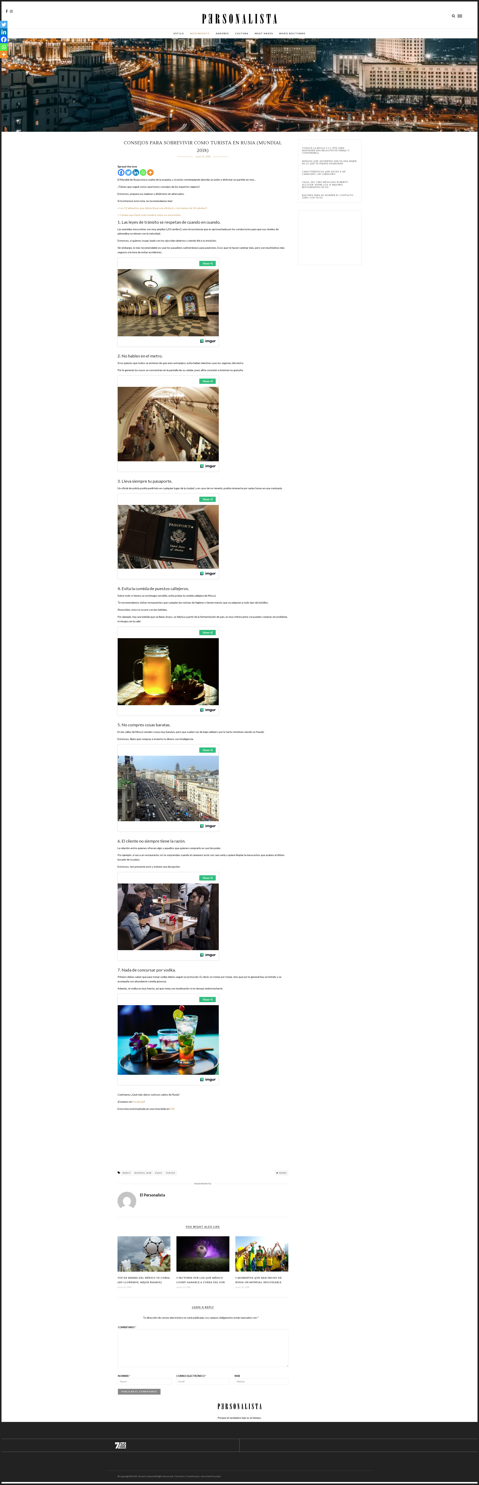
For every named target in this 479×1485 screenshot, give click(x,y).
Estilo (179, 33)
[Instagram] (11, 11)
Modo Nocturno (292, 33)
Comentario (127, 1327)
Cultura (241, 33)
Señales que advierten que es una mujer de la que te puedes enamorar (329, 162)
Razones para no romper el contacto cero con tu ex (327, 196)
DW (172, 1108)
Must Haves (264, 33)
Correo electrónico (191, 1375)
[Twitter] (128, 172)
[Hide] (1, 61)
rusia (158, 1173)
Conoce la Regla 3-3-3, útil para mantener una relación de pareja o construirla (326, 150)
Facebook (138, 1101)
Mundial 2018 (143, 1173)
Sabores (222, 33)
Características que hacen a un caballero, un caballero (324, 172)
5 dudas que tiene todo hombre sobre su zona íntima (150, 215)
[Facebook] (121, 172)
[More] (150, 172)
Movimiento (200, 33)
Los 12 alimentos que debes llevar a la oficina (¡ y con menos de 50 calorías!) (163, 208)
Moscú (127, 1173)
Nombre (124, 1375)
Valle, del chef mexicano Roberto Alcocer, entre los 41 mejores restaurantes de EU (325, 184)
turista (170, 1173)
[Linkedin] (135, 172)
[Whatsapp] (143, 172)
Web (237, 1375)
